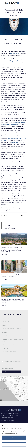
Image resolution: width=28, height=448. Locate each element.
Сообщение (5, 348)
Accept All (14, 437)
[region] (14, 435)
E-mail (4, 325)
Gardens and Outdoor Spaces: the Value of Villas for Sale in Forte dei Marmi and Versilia (13, 300)
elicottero (14, 142)
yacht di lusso (14, 53)
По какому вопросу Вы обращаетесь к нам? (13, 340)
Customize (14, 441)
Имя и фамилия (6, 318)
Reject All (14, 445)
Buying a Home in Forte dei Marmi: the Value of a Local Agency (13, 275)
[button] (7, 39)
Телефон (4, 332)
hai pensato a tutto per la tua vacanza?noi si (13, 44)
